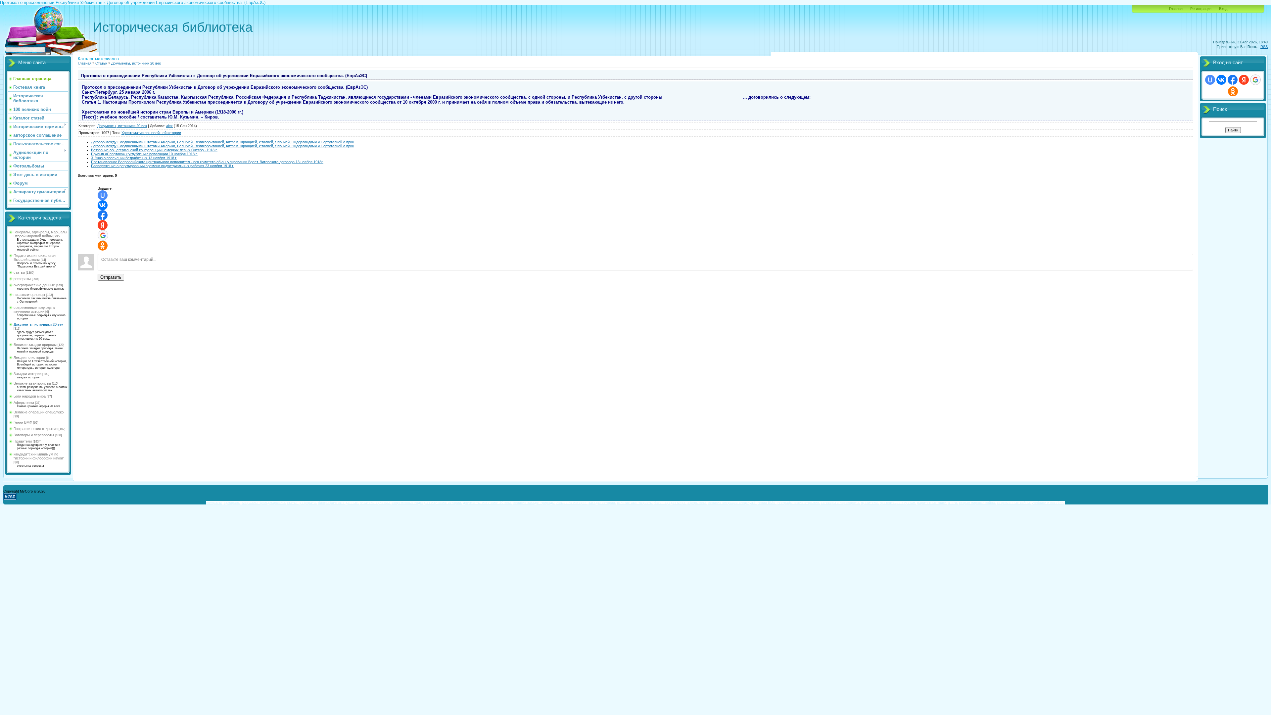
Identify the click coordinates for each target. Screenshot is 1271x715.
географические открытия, (798, 502)
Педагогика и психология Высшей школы (35, 258)
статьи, (293, 502)
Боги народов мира (30, 396)
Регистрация (1200, 9)
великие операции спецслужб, (732, 502)
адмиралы (232, 502)
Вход (1223, 9)
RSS (1264, 47)
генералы (214, 502)
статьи (19, 272)
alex (169, 126)
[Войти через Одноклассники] (103, 246)
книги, (953, 502)
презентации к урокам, (898, 502)
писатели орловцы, (375, 502)
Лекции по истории (29, 357)
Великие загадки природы (35, 345)
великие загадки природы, (534, 502)
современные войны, (1014, 502)
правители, (870, 502)
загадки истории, (602, 502)
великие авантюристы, (635, 502)
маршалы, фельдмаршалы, (264, 502)
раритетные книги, (932, 502)
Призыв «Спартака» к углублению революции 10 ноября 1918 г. (144, 154)
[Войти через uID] (103, 195)
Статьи (101, 63)
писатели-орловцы (29, 295)
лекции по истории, (572, 502)
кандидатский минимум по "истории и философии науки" (39, 456)
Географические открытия (36, 429)
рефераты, (308, 502)
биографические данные (34, 285)
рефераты (22, 279)
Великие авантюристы (32, 383)
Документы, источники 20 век (38, 324)
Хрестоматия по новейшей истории (151, 133)
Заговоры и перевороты (34, 435)
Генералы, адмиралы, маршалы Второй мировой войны (40, 234)
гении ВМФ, (767, 502)
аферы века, (697, 502)
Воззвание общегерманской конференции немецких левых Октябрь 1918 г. (154, 150)
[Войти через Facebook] (103, 215)
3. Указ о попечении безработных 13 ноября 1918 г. (134, 158)
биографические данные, (338, 502)
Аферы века (24, 403)
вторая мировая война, (977, 502)
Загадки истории (27, 374)
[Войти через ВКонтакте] (103, 205)
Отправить (110, 277)
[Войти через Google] (103, 235)
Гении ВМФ (23, 422)
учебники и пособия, (1048, 502)
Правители (23, 441)
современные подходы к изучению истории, (427, 502)
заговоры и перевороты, (840, 502)
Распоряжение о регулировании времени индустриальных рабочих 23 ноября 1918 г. (162, 166)
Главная (1176, 9)
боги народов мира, (670, 502)
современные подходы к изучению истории (34, 309)
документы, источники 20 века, (487, 502)
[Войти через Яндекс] (103, 225)
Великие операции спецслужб (39, 412)
